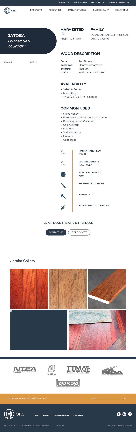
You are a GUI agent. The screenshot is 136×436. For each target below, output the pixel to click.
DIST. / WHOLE (97, 3)
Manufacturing (77, 10)
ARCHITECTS (63, 3)
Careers (78, 416)
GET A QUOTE (79, 232)
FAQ (37, 416)
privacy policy (10, 425)
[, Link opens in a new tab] (119, 414)
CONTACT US (56, 232)
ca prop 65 (60, 425)
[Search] (128, 3)
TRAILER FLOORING (116, 3)
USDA (46, 416)
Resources (55, 10)
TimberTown (61, 416)
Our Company (101, 10)
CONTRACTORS (80, 3)
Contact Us (122, 10)
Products (36, 10)
